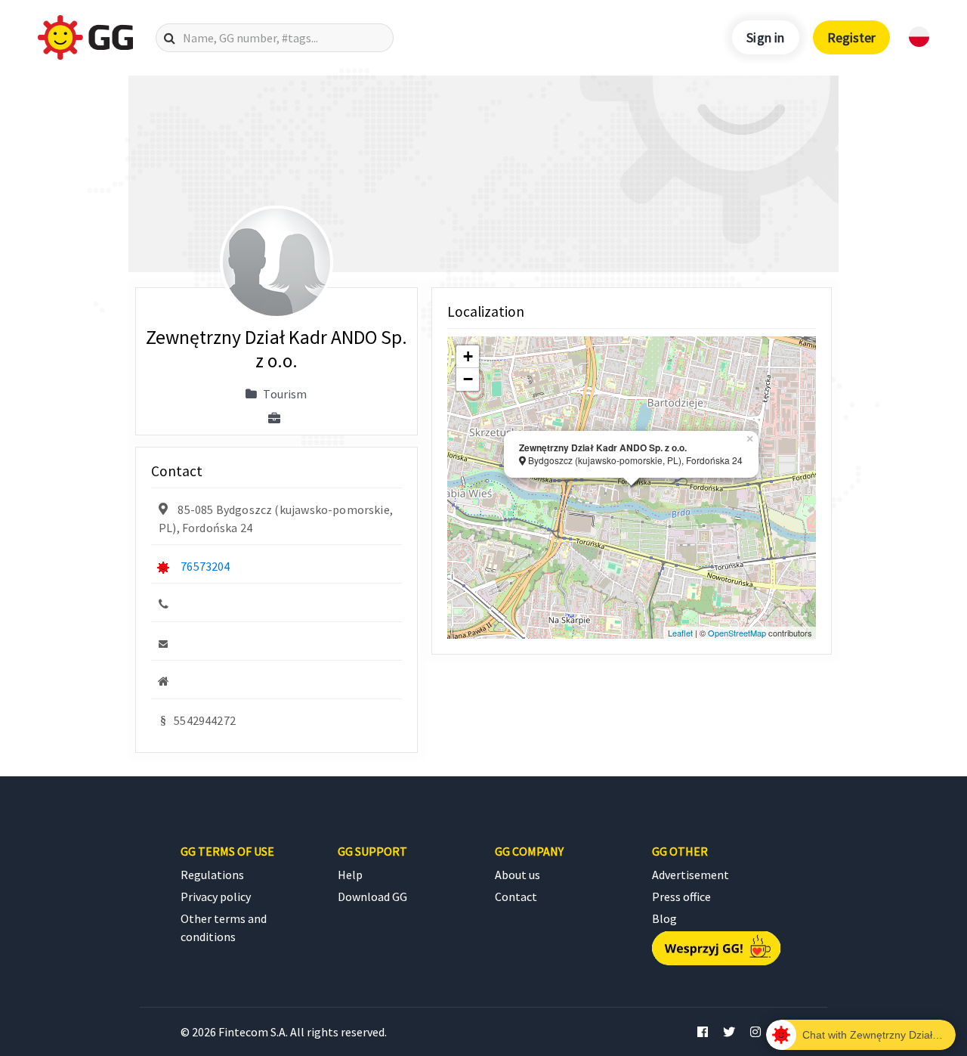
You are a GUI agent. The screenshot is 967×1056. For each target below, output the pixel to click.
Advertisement (690, 874)
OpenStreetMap (737, 633)
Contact (516, 896)
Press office (681, 896)
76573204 (205, 566)
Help (350, 874)
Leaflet (680, 633)
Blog (664, 918)
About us (517, 874)
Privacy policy (216, 896)
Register (851, 37)
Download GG (372, 896)
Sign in (765, 37)
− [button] (468, 379)
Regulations (212, 874)
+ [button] (468, 356)
